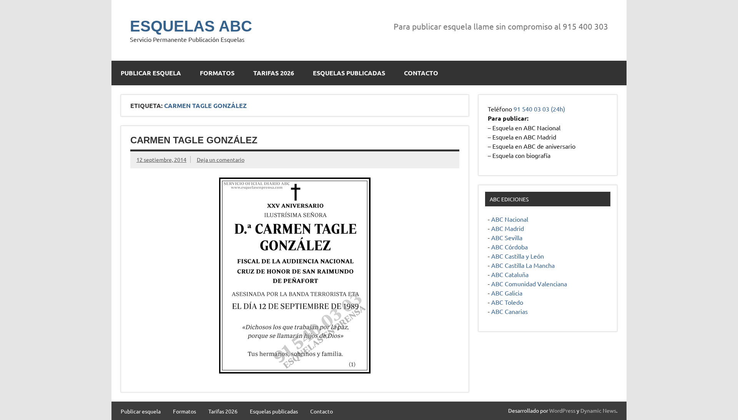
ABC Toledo (507, 302)
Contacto (421, 73)
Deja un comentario (220, 159)
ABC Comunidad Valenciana (529, 283)
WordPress (562, 410)
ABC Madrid (507, 228)
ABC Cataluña (510, 274)
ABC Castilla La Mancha (523, 265)
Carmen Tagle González (194, 140)
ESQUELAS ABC (191, 26)
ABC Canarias (509, 311)
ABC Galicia (506, 293)
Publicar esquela (151, 73)
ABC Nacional (509, 219)
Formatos (217, 73)
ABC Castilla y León (517, 256)
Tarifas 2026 (273, 73)
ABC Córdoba (509, 247)
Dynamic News (598, 410)
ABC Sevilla (506, 237)
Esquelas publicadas (349, 73)
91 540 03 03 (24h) (539, 109)
